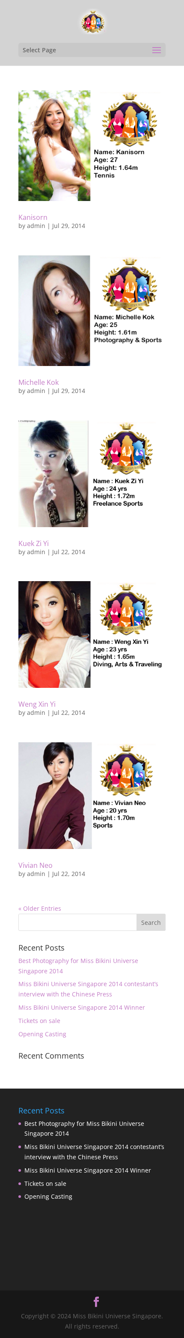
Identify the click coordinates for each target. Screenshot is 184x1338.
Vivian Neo (35, 865)
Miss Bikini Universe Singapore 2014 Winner (81, 1007)
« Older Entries (39, 908)
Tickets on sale (39, 1021)
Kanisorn (32, 217)
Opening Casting (42, 1034)
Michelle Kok (38, 382)
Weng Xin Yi (37, 704)
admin (36, 226)
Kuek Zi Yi (33, 543)
